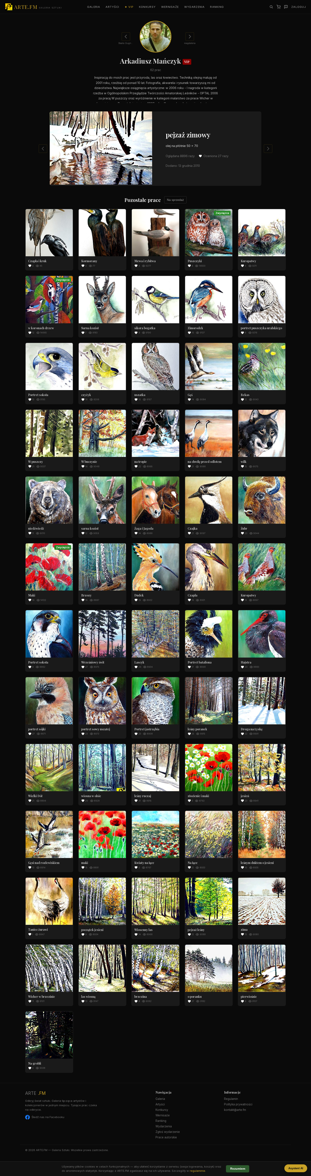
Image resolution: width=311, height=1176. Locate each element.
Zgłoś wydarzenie (168, 1132)
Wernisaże (170, 6)
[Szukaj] (271, 7)
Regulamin (231, 1099)
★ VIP (129, 6)
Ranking (217, 6)
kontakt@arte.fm (235, 1110)
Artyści (112, 6)
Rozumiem (237, 1168)
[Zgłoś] (286, 7)
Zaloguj (298, 6)
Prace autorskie (166, 1137)
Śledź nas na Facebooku (48, 1117)
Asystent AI (295, 1168)
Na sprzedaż (175, 199)
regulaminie (197, 1170)
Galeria (93, 6)
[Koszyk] (279, 7)
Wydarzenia (194, 6)
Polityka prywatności (238, 1104)
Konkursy (147, 6)
